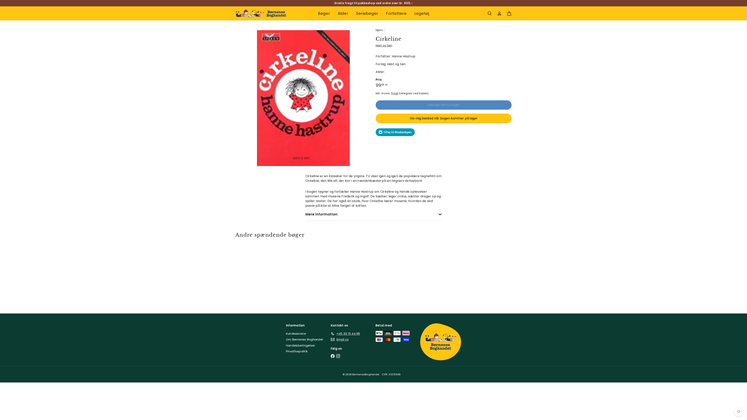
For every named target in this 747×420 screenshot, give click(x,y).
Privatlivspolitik (297, 351)
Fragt (394, 93)
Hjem (379, 30)
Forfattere (396, 13)
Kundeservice (296, 334)
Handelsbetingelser (300, 345)
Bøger (324, 13)
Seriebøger (367, 13)
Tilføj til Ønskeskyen (397, 132)
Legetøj (421, 13)
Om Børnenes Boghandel (304, 339)
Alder (343, 13)
